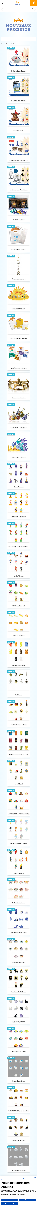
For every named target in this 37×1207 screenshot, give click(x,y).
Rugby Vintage (18, 576)
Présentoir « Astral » (18, 279)
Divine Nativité (18, 487)
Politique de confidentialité (28, 1178)
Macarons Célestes (18, 962)
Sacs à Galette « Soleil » (19, 368)
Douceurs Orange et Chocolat (18, 1111)
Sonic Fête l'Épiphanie (18, 516)
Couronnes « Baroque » (18, 427)
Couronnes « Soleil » (18, 457)
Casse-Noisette (18, 873)
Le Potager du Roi (18, 606)
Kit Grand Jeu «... (18, 130)
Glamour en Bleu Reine (18, 932)
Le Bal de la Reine (18, 903)
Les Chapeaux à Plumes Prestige (18, 814)
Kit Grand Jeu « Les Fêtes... (19, 190)
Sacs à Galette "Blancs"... (18, 249)
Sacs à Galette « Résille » (18, 338)
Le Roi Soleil (18, 784)
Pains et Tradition (18, 635)
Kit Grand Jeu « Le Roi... (18, 101)
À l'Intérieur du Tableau (18, 724)
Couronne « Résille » (18, 398)
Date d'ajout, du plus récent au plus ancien (18, 39)
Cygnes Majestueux (18, 1021)
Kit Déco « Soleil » (18, 219)
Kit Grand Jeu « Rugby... (18, 71)
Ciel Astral (18, 695)
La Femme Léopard (18, 1140)
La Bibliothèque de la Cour (18, 754)
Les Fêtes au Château (18, 992)
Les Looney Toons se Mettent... (18, 546)
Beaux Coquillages (18, 1081)
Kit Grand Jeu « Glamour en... (18, 160)
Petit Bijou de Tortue (18, 1051)
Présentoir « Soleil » (18, 309)
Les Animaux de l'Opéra (18, 843)
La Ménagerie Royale (18, 1170)
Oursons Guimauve (18, 665)
